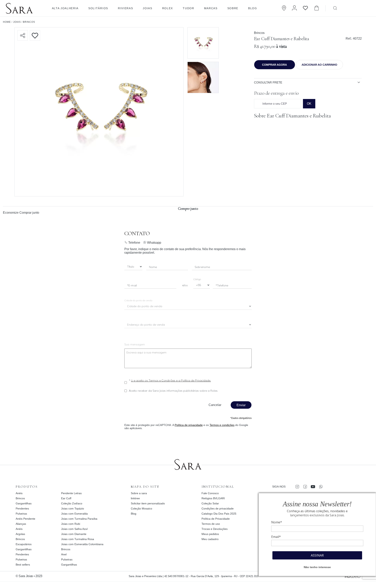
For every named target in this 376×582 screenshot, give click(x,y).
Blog (252, 8)
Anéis (19, 493)
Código (197, 279)
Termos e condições (222, 425)
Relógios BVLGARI (213, 498)
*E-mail (132, 285)
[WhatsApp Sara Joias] (320, 486)
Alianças (21, 523)
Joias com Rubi (70, 523)
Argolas (20, 534)
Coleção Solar (210, 503)
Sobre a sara (139, 493)
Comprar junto (29, 212)
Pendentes (22, 508)
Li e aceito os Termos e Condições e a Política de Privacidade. (171, 380)
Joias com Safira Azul (74, 528)
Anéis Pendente (25, 518)
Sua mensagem (134, 344)
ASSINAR (317, 555)
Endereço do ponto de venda (146, 325)
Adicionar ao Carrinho (319, 64)
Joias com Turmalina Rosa (77, 539)
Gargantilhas (24, 503)
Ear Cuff (66, 498)
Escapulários (24, 544)
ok (309, 103)
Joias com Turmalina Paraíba (79, 518)
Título (130, 267)
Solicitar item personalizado (148, 503)
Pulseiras (21, 513)
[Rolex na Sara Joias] (359, 8)
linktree (135, 498)
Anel (64, 554)
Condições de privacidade (218, 508)
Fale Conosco (210, 493)
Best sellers (23, 564)
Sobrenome (202, 267)
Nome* (276, 522)
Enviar (241, 405)
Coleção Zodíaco (71, 503)
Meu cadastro (210, 539)
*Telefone (222, 285)
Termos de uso (211, 523)
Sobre (232, 8)
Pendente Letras (71, 493)
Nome (153, 267)
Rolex (167, 8)
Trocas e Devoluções (215, 528)
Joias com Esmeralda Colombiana (82, 544)
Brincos (259, 33)
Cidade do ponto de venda (138, 300)
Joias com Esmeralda (74, 513)
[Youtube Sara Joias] (312, 486)
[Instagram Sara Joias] (297, 486)
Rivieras (125, 8)
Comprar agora (274, 64)
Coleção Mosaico (141, 508)
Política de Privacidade (216, 518)
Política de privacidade (189, 425)
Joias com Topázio (72, 508)
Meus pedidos (210, 534)
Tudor (188, 8)
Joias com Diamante (73, 534)
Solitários (98, 8)
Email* (276, 537)
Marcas (211, 8)
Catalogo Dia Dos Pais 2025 (219, 513)
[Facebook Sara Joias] (305, 486)
